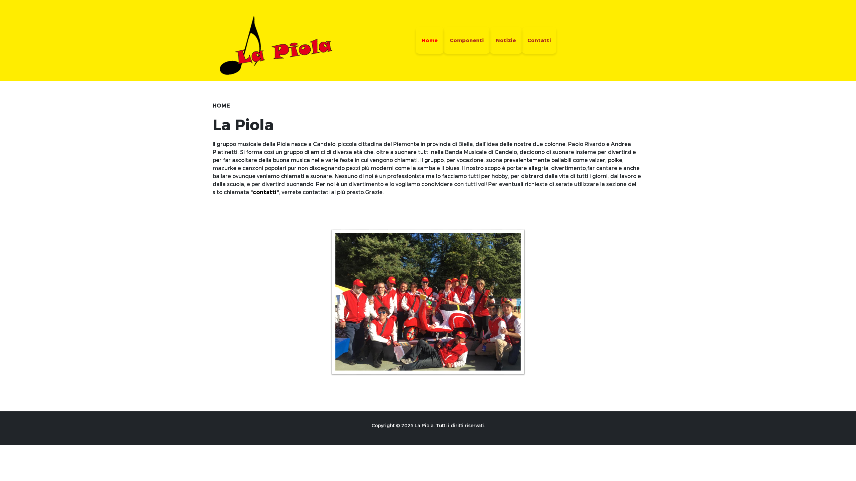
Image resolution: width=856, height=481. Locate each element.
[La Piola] (273, 40)
